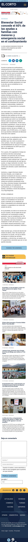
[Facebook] (13, 490)
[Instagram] (24, 490)
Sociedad (4, 19)
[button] (12, 539)
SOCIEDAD (21, 499)
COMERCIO (9, 503)
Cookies (11, 530)
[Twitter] (17, 490)
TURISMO (22, 503)
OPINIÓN (4, 515)
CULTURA (10, 507)
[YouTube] (21, 490)
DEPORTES (21, 507)
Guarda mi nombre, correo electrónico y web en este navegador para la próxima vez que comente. (14, 469)
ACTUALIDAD (8, 499)
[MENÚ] (25, 4)
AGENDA (22, 515)
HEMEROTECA (13, 515)
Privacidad (17, 530)
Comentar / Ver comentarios (14, 248)
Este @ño (4, 479)
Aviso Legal (4, 530)
